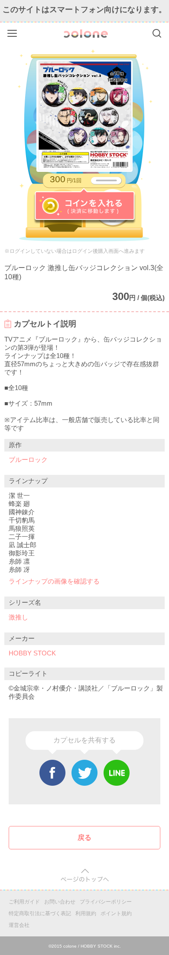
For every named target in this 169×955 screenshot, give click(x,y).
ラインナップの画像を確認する (54, 581)
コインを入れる (84, 206)
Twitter (85, 773)
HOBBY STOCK (32, 653)
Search (157, 33)
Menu (13, 32)
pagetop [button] (85, 875)
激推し (18, 617)
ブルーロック (28, 459)
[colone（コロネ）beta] (86, 33)
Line (117, 773)
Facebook (52, 773)
